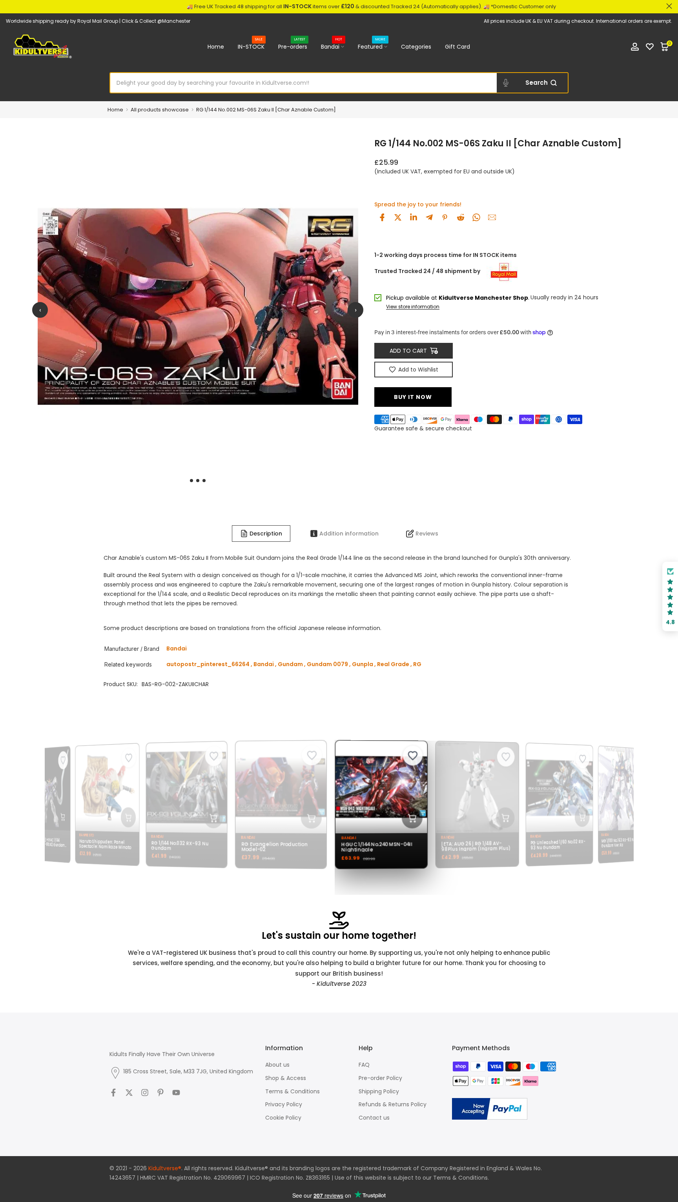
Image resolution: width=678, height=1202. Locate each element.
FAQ (364, 1065)
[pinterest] (445, 217)
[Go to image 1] (191, 480)
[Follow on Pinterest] (160, 1092)
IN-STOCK (251, 46)
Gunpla (362, 664)
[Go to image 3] (204, 480)
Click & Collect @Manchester (156, 21)
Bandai (331, 46)
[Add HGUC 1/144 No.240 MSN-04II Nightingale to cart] (405, 818)
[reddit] (460, 217)
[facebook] (382, 217)
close (9, 6)
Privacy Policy (283, 1104)
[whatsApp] (476, 217)
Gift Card (457, 47)
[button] (670, 596)
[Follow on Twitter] (129, 1092)
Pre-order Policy (380, 1078)
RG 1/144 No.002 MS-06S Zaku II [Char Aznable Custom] (266, 109)
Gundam (290, 664)
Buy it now (413, 397)
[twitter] (398, 217)
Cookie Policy (283, 1118)
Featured (371, 46)
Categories (416, 47)
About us (277, 1065)
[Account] (635, 46)
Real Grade (393, 664)
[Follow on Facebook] (113, 1092)
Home (216, 47)
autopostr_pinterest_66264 (208, 664)
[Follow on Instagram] (145, 1092)
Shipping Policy (379, 1091)
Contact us (374, 1118)
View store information (412, 307)
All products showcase (160, 109)
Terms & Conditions (292, 1091)
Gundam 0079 (327, 664)
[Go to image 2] (197, 480)
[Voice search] (506, 83)
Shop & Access (285, 1078)
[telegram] (429, 217)
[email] (492, 217)
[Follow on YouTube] (176, 1092)
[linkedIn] (413, 217)
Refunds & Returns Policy (392, 1104)
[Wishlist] (649, 46)
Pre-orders (292, 46)
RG (417, 664)
